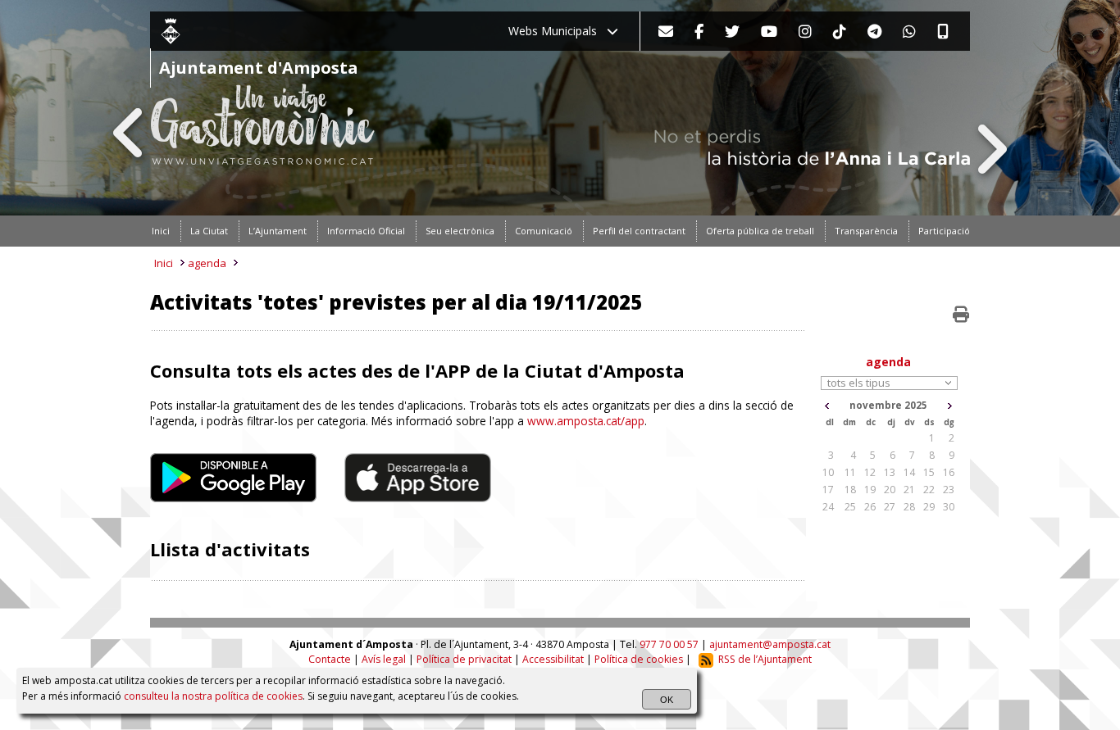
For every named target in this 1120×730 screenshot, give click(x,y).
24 (828, 507)
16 (948, 472)
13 (889, 472)
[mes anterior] (827, 406)
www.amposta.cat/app (585, 420)
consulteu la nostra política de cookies (213, 696)
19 (870, 489)
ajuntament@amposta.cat (770, 644)
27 (889, 507)
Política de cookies (638, 659)
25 (850, 507)
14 (909, 472)
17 (828, 489)
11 (850, 472)
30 (948, 507)
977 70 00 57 (669, 644)
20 (889, 489)
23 (948, 489)
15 (929, 472)
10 (828, 472)
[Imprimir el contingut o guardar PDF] (961, 314)
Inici (163, 263)
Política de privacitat (464, 659)
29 (929, 507)
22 (929, 489)
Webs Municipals (557, 31)
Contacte (329, 659)
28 (909, 507)
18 (850, 489)
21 (909, 489)
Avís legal (384, 659)
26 (870, 507)
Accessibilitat (553, 659)
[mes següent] (950, 406)
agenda (207, 263)
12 (870, 472)
